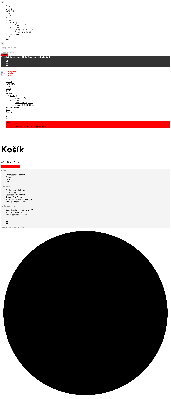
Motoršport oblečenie (15, 175)
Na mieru (9, 20)
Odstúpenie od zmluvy (15, 195)
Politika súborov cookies (16, 202)
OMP (8, 18)
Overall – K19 (20, 25)
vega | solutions (18, 227)
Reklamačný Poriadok (15, 197)
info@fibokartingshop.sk (16, 215)
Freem (8, 16)
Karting (13, 23)
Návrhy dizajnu (12, 34)
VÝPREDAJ (10, 11)
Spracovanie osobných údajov (19, 199)
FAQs (8, 37)
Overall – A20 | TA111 (24, 30)
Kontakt (9, 39)
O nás (8, 13)
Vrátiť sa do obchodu (10, 166)
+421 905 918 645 (14, 212)
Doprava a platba (13, 192)
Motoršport (15, 27)
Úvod (8, 6)
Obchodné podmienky (15, 190)
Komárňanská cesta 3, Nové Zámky (21, 210)
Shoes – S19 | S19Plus (24, 32)
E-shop (9, 9)
